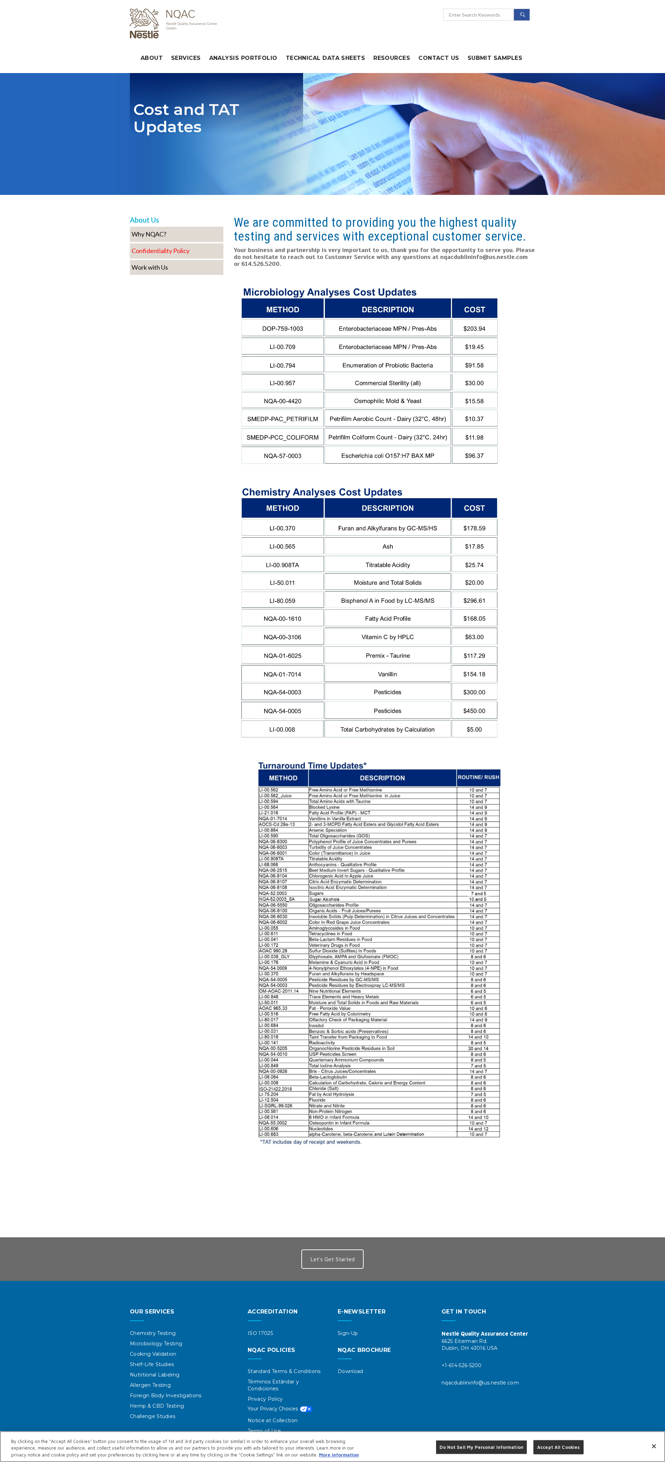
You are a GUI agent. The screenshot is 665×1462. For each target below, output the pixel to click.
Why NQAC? (149, 234)
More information (339, 1454)
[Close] (654, 1446)
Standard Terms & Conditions (284, 1371)
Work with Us (150, 267)
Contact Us (438, 58)
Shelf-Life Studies (152, 1364)
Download (350, 1371)
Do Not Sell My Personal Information (280, 1410)
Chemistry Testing (153, 1333)
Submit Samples (495, 58)
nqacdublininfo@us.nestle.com (480, 1383)
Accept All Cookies (558, 1447)
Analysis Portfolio (243, 58)
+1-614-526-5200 (462, 1365)
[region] (332, 1446)
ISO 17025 (260, 1333)
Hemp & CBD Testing (157, 1406)
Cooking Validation (153, 1354)
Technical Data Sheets (325, 58)
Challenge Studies (152, 1416)
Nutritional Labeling (154, 1375)
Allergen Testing (150, 1385)
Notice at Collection (273, 1420)
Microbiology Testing (156, 1343)
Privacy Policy (265, 1399)
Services (186, 58)
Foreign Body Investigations (166, 1395)
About (152, 58)
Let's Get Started (332, 1259)
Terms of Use (264, 1431)
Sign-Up (348, 1333)
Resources (391, 58)
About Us (144, 220)
